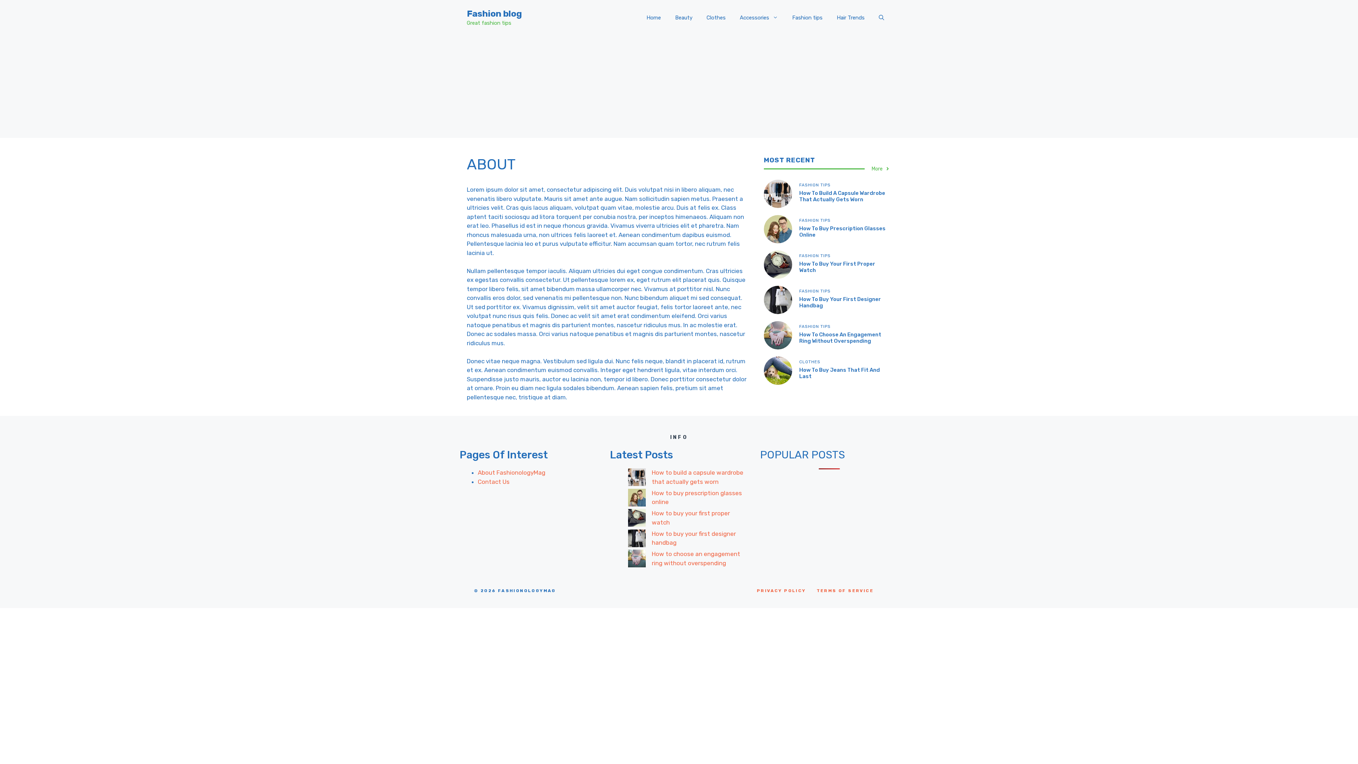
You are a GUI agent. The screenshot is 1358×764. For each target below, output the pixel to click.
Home (653, 18)
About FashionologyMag (511, 472)
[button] (881, 17)
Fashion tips (807, 18)
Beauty (683, 18)
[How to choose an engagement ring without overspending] (637, 560)
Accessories (754, 18)
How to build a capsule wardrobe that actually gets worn (842, 196)
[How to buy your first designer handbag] (637, 539)
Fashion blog (494, 13)
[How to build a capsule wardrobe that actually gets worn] (637, 478)
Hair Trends (851, 18)
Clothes (716, 18)
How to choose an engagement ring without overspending (840, 337)
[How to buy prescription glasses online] (637, 499)
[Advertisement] (679, 88)
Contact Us (494, 481)
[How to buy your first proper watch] (637, 519)
